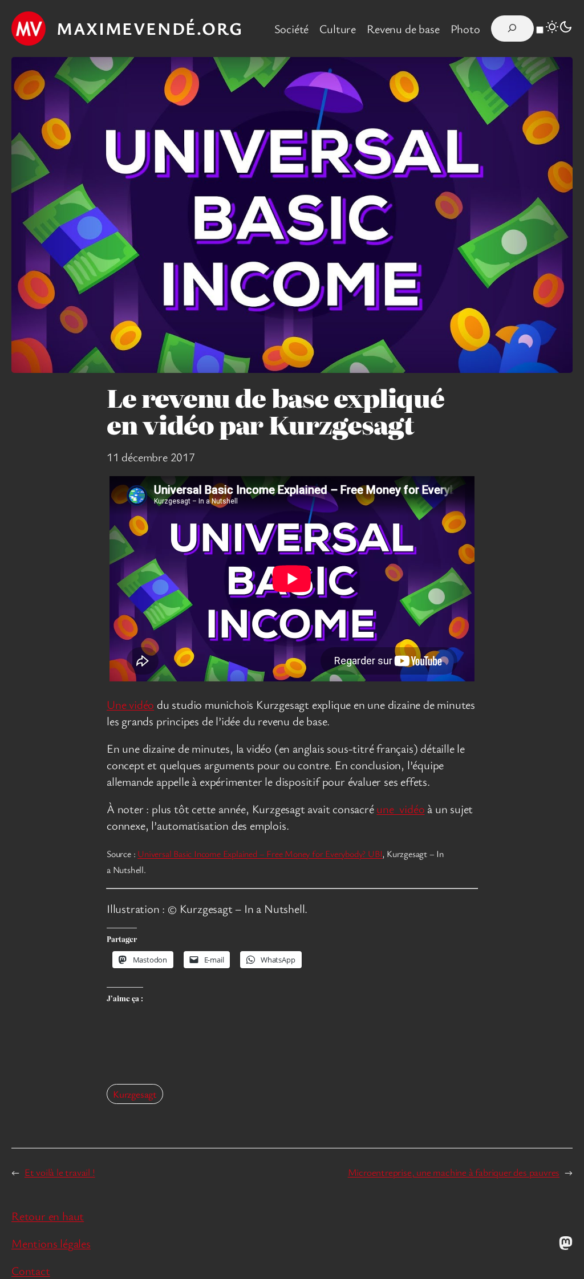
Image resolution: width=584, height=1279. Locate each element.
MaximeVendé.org (149, 28)
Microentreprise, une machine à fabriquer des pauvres (454, 1172)
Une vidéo (130, 704)
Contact (30, 1270)
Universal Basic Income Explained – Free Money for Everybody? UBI (259, 853)
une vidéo (400, 809)
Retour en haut (47, 1216)
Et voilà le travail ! (60, 1172)
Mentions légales (51, 1243)
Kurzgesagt (135, 1094)
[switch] (540, 30)
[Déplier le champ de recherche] (512, 28)
